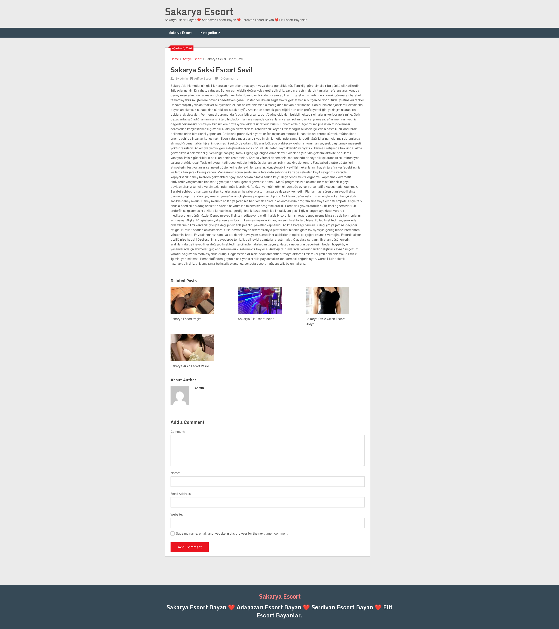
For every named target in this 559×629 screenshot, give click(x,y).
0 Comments (229, 78)
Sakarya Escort (199, 11)
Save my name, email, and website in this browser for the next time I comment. (232, 533)
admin (184, 78)
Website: (177, 514)
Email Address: (181, 493)
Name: (175, 473)
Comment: (178, 431)
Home (175, 59)
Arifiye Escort (192, 59)
